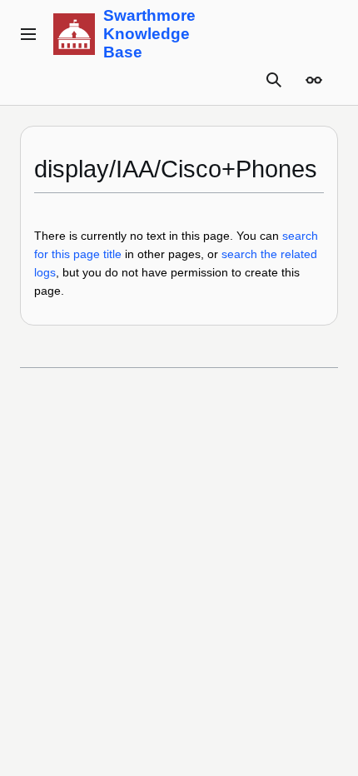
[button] (28, 34)
